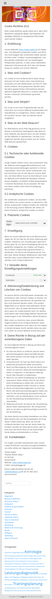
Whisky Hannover (20, 590)
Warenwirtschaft (26, 588)
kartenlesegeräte (10, 569)
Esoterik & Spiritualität (14, 506)
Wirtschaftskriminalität (33, 590)
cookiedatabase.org (13, 471)
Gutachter (8, 566)
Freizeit (8, 512)
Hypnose (21, 566)
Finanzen (8, 509)
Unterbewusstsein (10, 588)
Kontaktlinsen (20, 569)
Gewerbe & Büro (11, 517)
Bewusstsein (38, 556)
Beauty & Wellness (12, 499)
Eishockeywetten (21, 561)
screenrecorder (33, 580)
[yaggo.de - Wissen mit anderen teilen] (26, 21)
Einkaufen (9, 504)
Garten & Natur (11, 514)
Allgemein (9, 496)
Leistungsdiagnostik (21, 572)
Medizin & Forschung (13, 527)
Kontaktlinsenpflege (31, 569)
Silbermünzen (42, 580)
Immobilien (9, 522)
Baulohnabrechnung (11, 556)
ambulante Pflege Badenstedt (14, 552)
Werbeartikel (36, 588)
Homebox (14, 566)
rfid (43, 577)
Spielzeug (9, 535)
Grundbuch (40, 564)
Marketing (9, 525)
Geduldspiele (9, 564)
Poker (39, 577)
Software (8, 533)
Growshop (32, 564)
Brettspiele (11, 558)
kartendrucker (40, 566)
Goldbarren (25, 564)
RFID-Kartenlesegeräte (12, 580)
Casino (17, 558)
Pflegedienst (16, 577)
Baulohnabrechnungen (25, 556)
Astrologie (33, 551)
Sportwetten (9, 584)
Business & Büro (11, 501)
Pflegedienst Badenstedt (29, 577)
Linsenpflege (43, 574)
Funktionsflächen (32, 561)
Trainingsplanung (28, 583)
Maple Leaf (8, 577)
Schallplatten (23, 580)
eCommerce (24, 558)
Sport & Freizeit (11, 538)
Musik (7, 530)
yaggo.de (24, 596)
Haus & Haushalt (12, 520)
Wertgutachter (9, 590)
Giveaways (17, 564)
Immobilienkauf (30, 566)
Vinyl (18, 588)
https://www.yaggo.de (28, 49)
